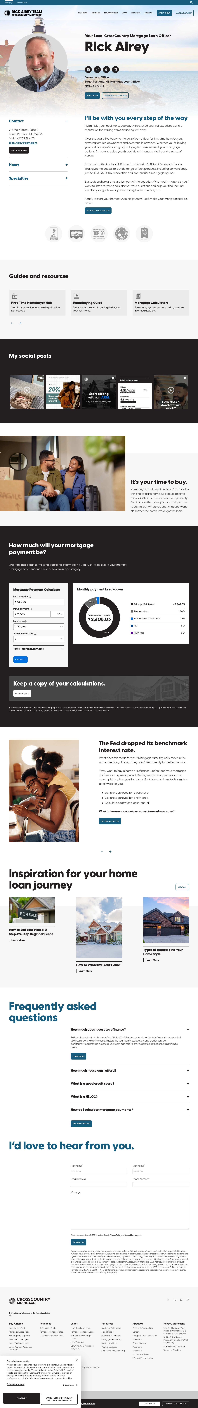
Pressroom (137, 1347)
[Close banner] (77, 1360)
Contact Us (137, 1351)
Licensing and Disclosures (174, 1346)
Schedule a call (19, 150)
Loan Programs (77, 1342)
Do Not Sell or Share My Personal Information (59, 1399)
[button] (38, 121)
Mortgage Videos (109, 1343)
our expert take (143, 811)
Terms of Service (131, 1235)
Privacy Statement (15, 1384)
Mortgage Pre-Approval (19, 1336)
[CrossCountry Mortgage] (23, 13)
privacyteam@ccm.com (126, 1270)
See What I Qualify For (115, 96)
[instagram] (97, 69)
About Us (148, 13)
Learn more (78, 1056)
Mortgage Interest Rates (19, 1332)
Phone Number (141, 1178)
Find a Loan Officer (141, 1354)
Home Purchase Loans (18, 1343)
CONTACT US (78, 1242)
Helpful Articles (108, 1332)
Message (76, 1192)
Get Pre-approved (110, 821)
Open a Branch (139, 1343)
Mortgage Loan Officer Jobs (145, 1336)
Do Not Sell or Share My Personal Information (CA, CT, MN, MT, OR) (176, 1340)
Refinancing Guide (48, 1328)
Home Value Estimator (111, 1336)
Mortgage (9, 3)
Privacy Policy (115, 1235)
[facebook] (88, 69)
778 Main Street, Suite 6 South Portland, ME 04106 (25, 132)
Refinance (96, 13)
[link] (27, 392)
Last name (139, 1165)
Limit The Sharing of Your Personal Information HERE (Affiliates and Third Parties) (175, 1331)
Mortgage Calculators (111, 1328)
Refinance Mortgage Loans (51, 1336)
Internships (137, 1339)
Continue (22, 1398)
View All (182, 887)
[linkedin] (115, 69)
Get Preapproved (81, 1124)
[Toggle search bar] (191, 3)
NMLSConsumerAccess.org (113, 1351)
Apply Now (164, 13)
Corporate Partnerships (143, 1328)
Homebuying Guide (17, 1328)
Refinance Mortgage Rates (51, 1332)
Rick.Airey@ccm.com (23, 142)
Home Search (22, 3)
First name (77, 1165)
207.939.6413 (26, 138)
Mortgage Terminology (112, 1339)
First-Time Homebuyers (19, 1339)
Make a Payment (184, 13)
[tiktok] (106, 69)
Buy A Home (82, 13)
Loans (124, 13)
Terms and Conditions (173, 1350)
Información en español (143, 1358)
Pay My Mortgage (109, 1347)
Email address (79, 1178)
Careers (136, 1332)
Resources (135, 13)
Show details (68, 1385)
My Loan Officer (111, 13)
